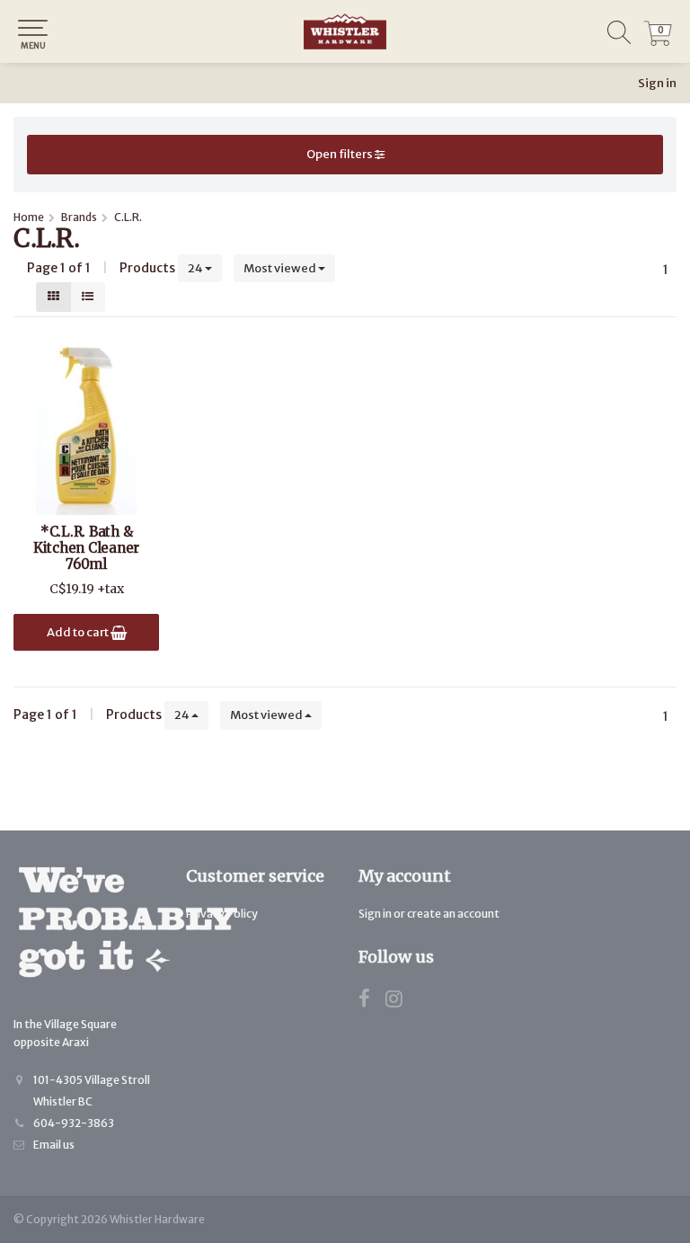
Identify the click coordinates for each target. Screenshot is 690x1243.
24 (196, 268)
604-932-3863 (73, 1123)
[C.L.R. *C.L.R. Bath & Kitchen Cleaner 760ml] (86, 425)
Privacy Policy (222, 913)
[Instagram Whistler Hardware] (400, 1001)
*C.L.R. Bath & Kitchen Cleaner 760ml (86, 548)
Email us (54, 1144)
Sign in (657, 83)
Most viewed (280, 268)
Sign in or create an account (429, 913)
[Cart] (657, 41)
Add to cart (79, 632)
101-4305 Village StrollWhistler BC (91, 1090)
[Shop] (345, 31)
